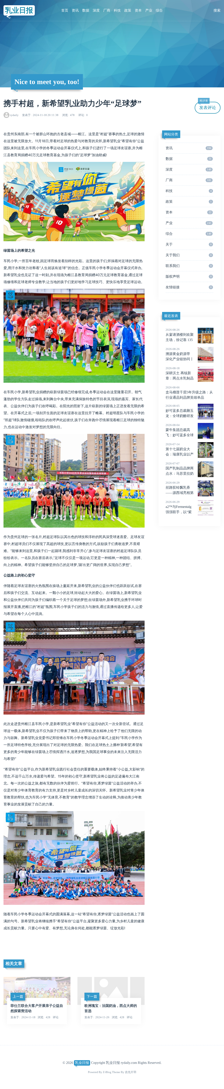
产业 (148, 10)
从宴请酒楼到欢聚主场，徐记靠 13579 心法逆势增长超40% (180, 340)
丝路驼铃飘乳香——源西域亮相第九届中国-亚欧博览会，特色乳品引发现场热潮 (188, 493)
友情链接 (189, 287)
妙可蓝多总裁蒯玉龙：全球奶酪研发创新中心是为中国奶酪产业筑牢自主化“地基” (186, 416)
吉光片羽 (130, 1072)
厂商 (106, 10)
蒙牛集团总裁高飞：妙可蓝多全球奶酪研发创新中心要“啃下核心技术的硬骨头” (186, 435)
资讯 (75, 10)
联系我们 (189, 266)
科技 (117, 10)
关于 (189, 244)
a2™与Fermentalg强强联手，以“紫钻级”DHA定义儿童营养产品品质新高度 (183, 512)
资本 (138, 10)
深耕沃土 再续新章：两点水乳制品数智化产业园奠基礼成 (180, 379)
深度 (96, 10)
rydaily (14, 115)
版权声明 (189, 276)
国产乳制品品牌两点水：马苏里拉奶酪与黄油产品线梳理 (180, 474)
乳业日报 (19, 10)
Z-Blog (107, 1072)
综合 (159, 10)
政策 (127, 10)
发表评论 (207, 106)
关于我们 (189, 255)
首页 (64, 10)
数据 (85, 10)
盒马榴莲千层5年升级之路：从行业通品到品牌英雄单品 (189, 392)
